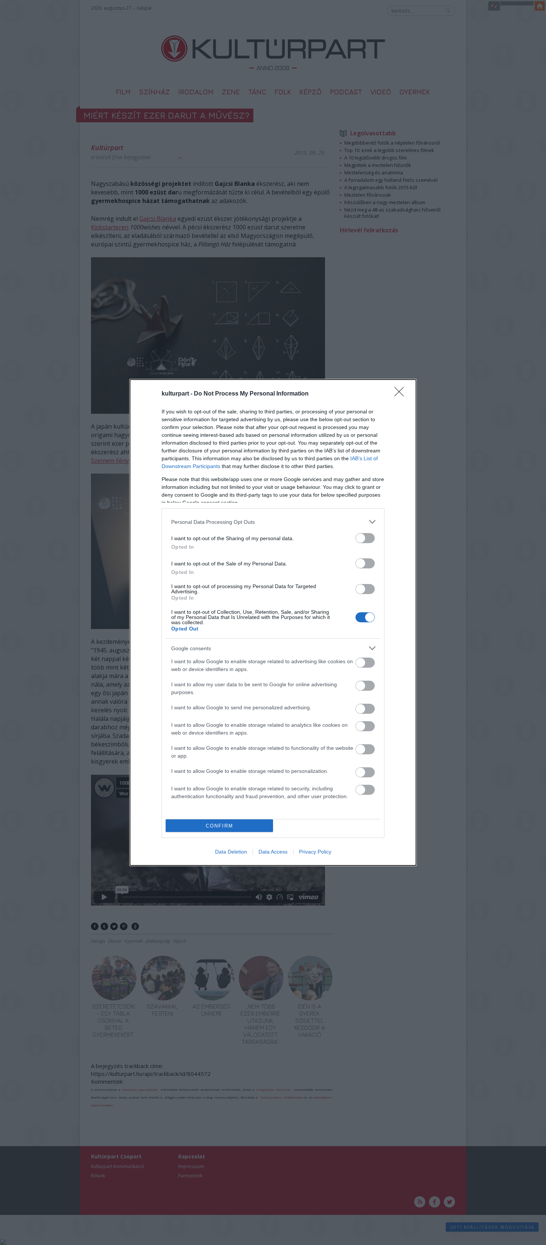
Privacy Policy (315, 852)
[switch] (365, 538)
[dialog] (273, 622)
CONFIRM (219, 826)
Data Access (273, 852)
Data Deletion (231, 852)
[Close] (401, 394)
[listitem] (273, 522)
